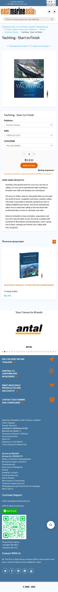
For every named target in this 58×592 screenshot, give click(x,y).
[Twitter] (5, 571)
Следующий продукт (40, 46)
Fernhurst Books (11, 32)
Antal (29, 347)
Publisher (8, 120)
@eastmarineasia (16, 506)
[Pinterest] (18, 571)
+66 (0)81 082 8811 (17, 2)
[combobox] (29, 19)
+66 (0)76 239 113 (9, 547)
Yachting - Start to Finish (21, 38)
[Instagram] (24, 571)
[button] (51, 525)
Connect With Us (11, 553)
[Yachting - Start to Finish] (29, 78)
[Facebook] (11, 571)
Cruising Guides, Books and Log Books (20, 29)
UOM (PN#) (9, 141)
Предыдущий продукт (18, 46)
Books (42, 29)
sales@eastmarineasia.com (17, 4)
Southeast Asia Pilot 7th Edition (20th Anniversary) (29, 285)
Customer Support (12, 494)
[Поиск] (52, 19)
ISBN (6, 131)
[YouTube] (31, 571)
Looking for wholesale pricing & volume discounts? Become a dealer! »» (28, 174)
